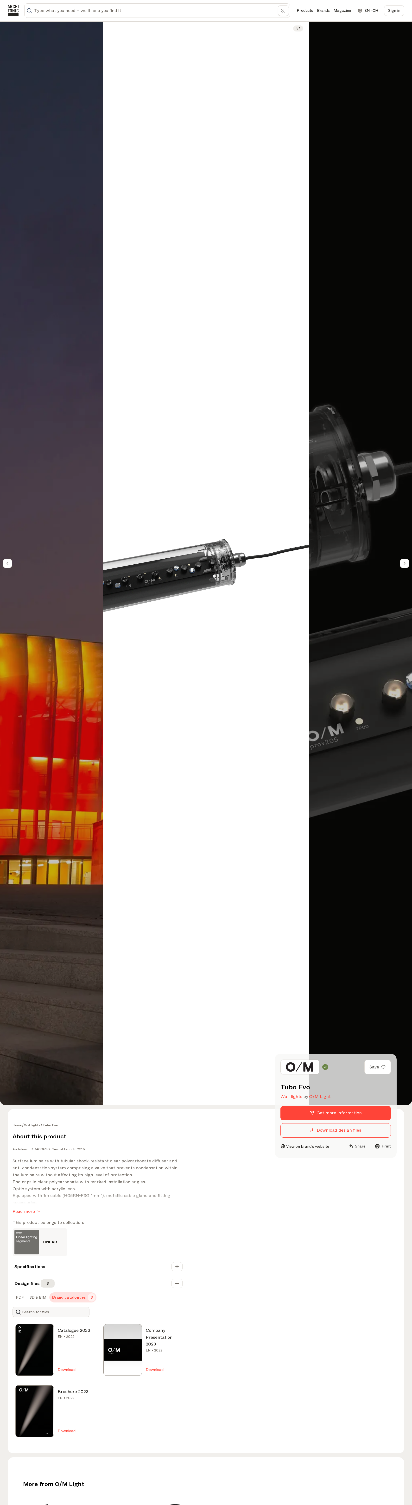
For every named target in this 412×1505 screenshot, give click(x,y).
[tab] (19, 1297)
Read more (24, 1211)
